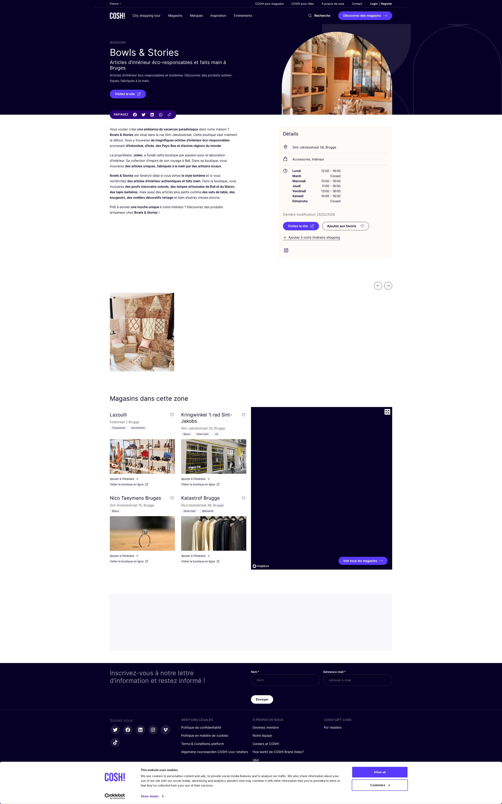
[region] (321, 488)
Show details (150, 796)
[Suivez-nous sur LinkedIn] (140, 729)
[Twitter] (143, 114)
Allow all (380, 772)
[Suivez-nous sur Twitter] (115, 729)
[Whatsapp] (160, 114)
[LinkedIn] (152, 114)
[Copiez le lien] (169, 114)
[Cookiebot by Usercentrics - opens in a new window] (115, 796)
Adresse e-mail (334, 671)
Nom (255, 671)
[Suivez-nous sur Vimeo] (165, 729)
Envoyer (262, 699)
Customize (377, 785)
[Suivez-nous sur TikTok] (115, 742)
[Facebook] (135, 114)
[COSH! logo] (117, 15)
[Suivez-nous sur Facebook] (128, 729)
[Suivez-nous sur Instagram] (153, 729)
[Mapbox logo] (260, 566)
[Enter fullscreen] (387, 412)
